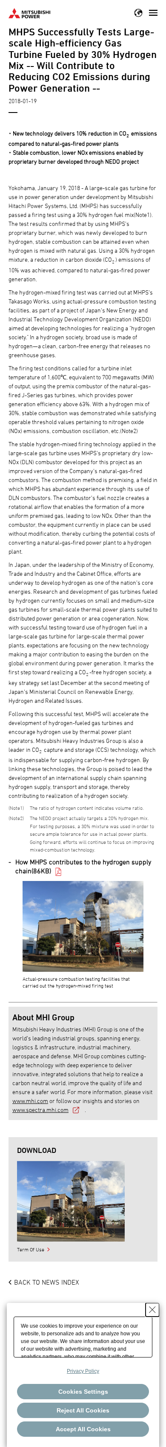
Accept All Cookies (83, 1429)
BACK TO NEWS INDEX (46, 1282)
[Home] (29, 12)
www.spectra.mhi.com (40, 1109)
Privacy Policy (83, 1371)
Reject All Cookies (83, 1410)
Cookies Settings (83, 1391)
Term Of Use (30, 1249)
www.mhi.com (30, 1100)
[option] (71, 1201)
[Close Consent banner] (152, 1310)
